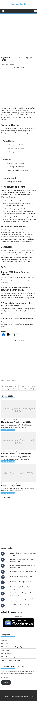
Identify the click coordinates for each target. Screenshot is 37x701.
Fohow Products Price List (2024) (21, 576)
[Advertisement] (18, 36)
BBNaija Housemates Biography (11, 647)
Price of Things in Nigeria (9, 381)
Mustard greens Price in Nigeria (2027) (18, 409)
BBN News (4, 640)
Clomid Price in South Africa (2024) (21, 605)
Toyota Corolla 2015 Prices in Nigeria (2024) (9, 388)
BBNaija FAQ (5, 643)
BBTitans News (6, 653)
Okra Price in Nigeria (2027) (18, 473)
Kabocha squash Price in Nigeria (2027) (18, 441)
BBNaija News (5, 650)
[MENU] (35, 11)
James (13, 64)
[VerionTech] (2, 10)
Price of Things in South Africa (10, 660)
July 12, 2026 (6, 419)
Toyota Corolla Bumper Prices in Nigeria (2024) (27, 388)
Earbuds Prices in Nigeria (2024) (20, 582)
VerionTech (18, 4)
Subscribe (6, 683)
